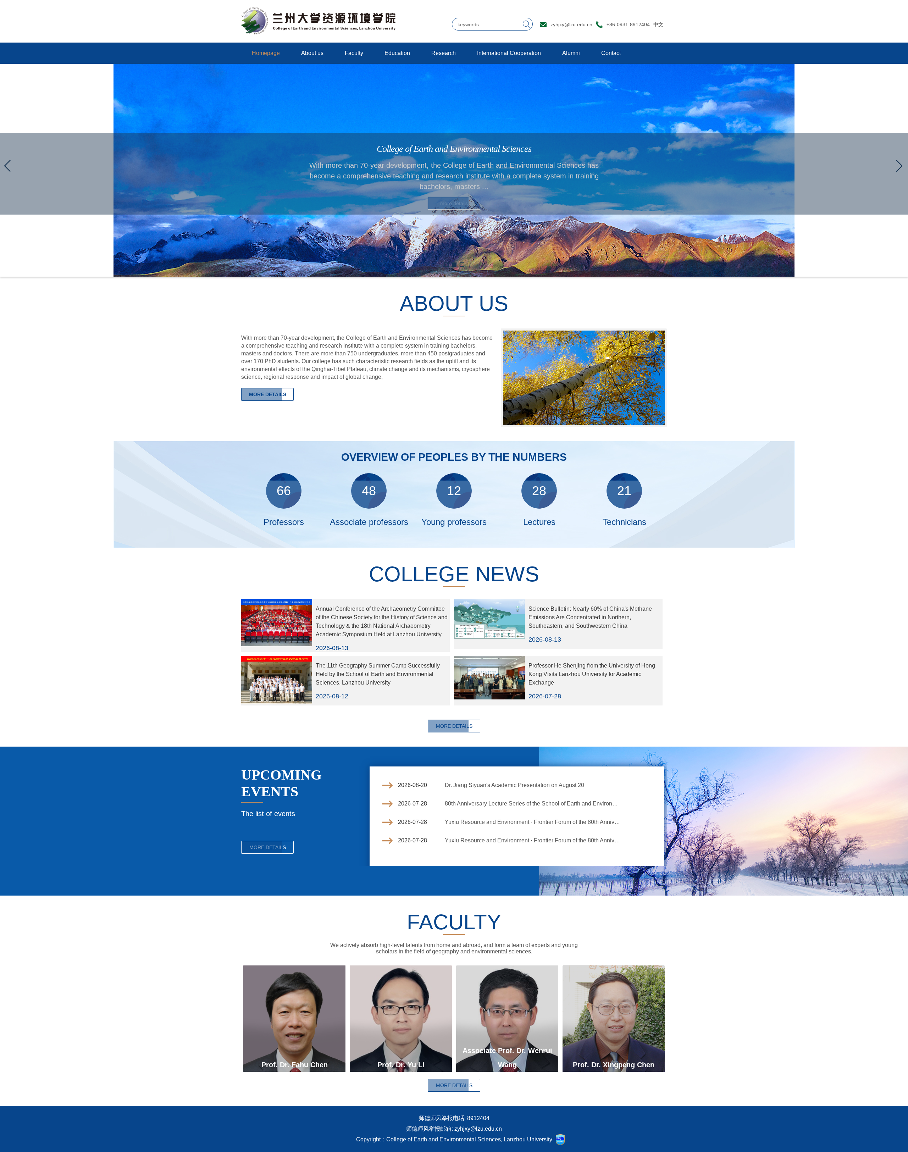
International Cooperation (509, 53)
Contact (611, 53)
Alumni (571, 53)
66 (284, 490)
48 (369, 490)
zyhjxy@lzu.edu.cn (571, 24)
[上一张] (9, 166)
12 (454, 490)
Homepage (266, 53)
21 (624, 490)
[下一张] (899, 166)
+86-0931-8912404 (628, 24)
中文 (658, 24)
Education (397, 53)
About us (312, 53)
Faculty (354, 53)
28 (539, 490)
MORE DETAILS (267, 394)
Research (443, 53)
